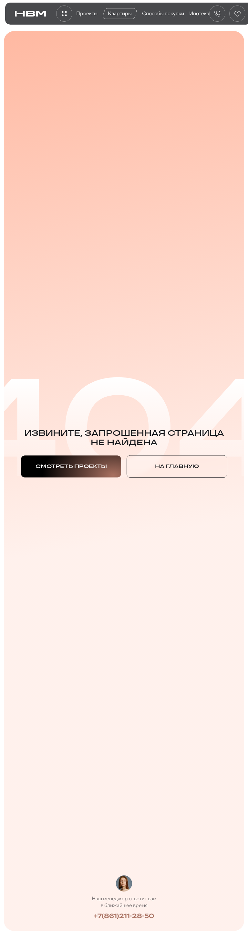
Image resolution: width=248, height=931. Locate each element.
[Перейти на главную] (30, 13)
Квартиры (120, 13)
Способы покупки (163, 13)
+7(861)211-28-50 (124, 916)
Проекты (87, 13)
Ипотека (199, 13)
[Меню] (64, 13)
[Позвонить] (217, 13)
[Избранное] (237, 13)
